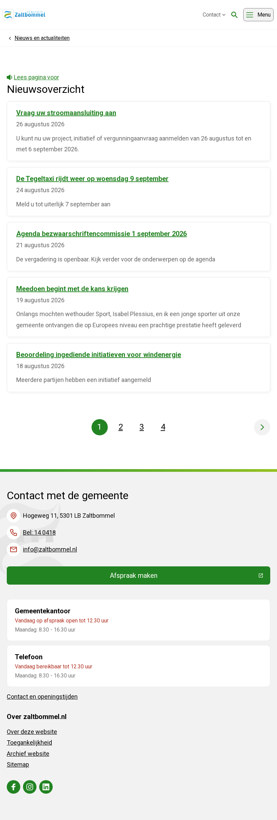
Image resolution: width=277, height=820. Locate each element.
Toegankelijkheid (29, 742)
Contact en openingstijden (42, 696)
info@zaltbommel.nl (50, 549)
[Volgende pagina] (262, 427)
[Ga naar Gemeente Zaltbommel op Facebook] (13, 787)
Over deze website (32, 731)
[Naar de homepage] (23, 14)
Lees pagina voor (36, 77)
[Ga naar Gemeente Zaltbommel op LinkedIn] (46, 787)
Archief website (28, 753)
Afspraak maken (183, 577)
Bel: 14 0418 (39, 532)
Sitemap (18, 764)
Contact (212, 14)
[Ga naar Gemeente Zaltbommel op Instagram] (29, 787)
